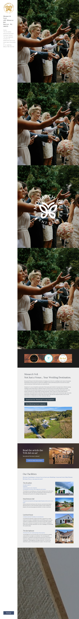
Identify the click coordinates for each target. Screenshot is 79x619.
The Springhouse (8, 37)
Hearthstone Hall (8, 33)
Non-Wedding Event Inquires (35, 404)
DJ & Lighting (7, 44)
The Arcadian (7, 31)
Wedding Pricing (8, 613)
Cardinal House (8, 35)
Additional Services (9, 40)
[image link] (61, 456)
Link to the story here (35, 460)
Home (5, 30)
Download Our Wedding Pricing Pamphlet (40, 399)
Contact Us (6, 38)
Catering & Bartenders (9, 43)
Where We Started (8, 46)
